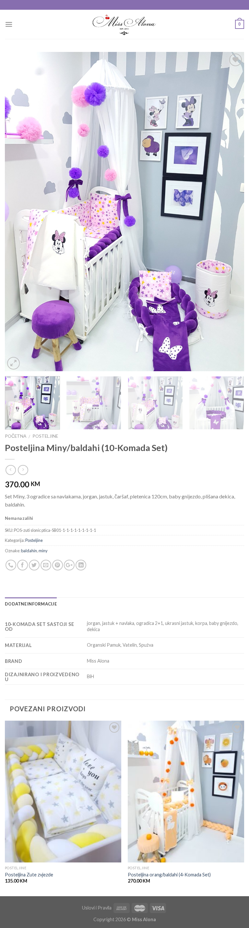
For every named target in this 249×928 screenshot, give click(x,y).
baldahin (29, 550)
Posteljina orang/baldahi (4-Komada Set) (169, 874)
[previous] (18, 212)
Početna (15, 436)
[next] (231, 212)
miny (43, 550)
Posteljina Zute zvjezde (29, 874)
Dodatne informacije (31, 603)
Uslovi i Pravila (97, 907)
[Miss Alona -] (124, 24)
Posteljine (45, 436)
